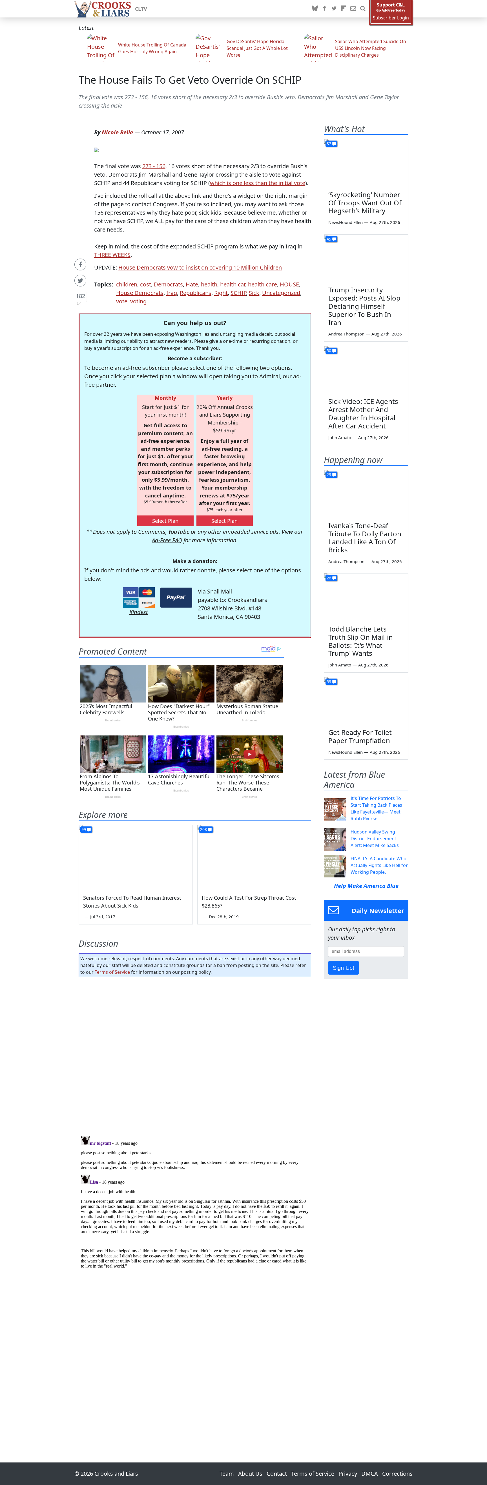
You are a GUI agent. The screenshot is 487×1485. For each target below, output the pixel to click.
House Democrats (139, 293)
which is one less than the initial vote (257, 183)
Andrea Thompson (346, 334)
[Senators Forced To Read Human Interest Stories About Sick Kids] (135, 857)
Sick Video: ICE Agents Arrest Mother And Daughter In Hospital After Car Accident (363, 413)
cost (145, 284)
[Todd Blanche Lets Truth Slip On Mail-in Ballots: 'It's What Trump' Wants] (366, 597)
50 (329, 350)
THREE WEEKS (112, 255)
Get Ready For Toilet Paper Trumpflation (360, 736)
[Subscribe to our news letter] (353, 9)
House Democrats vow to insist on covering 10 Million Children (200, 267)
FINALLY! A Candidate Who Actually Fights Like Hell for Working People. (379, 865)
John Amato (339, 437)
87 (329, 143)
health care (262, 284)
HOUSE (289, 284)
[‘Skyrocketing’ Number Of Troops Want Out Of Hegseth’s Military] (366, 162)
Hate (192, 284)
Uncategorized (281, 293)
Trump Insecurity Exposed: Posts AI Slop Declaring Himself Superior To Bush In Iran (364, 306)
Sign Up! (343, 968)
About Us (250, 1473)
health (209, 284)
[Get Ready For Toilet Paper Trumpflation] (366, 700)
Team (227, 1473)
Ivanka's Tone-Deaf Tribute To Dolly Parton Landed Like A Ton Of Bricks (364, 537)
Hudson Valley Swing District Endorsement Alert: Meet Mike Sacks (375, 838)
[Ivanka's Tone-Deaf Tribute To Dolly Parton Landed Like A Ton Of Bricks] (366, 493)
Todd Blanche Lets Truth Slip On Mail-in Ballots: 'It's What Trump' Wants (360, 641)
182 (80, 296)
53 (329, 681)
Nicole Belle (117, 132)
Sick (254, 293)
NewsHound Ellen (345, 222)
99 (83, 829)
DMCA (369, 1473)
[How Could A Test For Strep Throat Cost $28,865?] (254, 857)
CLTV (141, 8)
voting (138, 301)
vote (121, 301)
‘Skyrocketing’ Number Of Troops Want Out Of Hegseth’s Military (364, 202)
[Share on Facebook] (80, 264)
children (126, 284)
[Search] (362, 9)
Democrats (168, 284)
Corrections (397, 1473)
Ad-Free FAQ (167, 540)
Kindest (138, 612)
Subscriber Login (391, 18)
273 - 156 (153, 166)
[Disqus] (195, 1203)
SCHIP (238, 293)
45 (329, 239)
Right (221, 293)
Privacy (347, 1473)
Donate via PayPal (176, 597)
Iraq (171, 293)
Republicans (195, 293)
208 (203, 829)
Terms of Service (112, 972)
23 (329, 474)
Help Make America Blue (366, 886)
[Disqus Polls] (195, 1054)
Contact (277, 1473)
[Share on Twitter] (80, 280)
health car (232, 284)
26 (329, 578)
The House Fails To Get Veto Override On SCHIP (190, 80)
